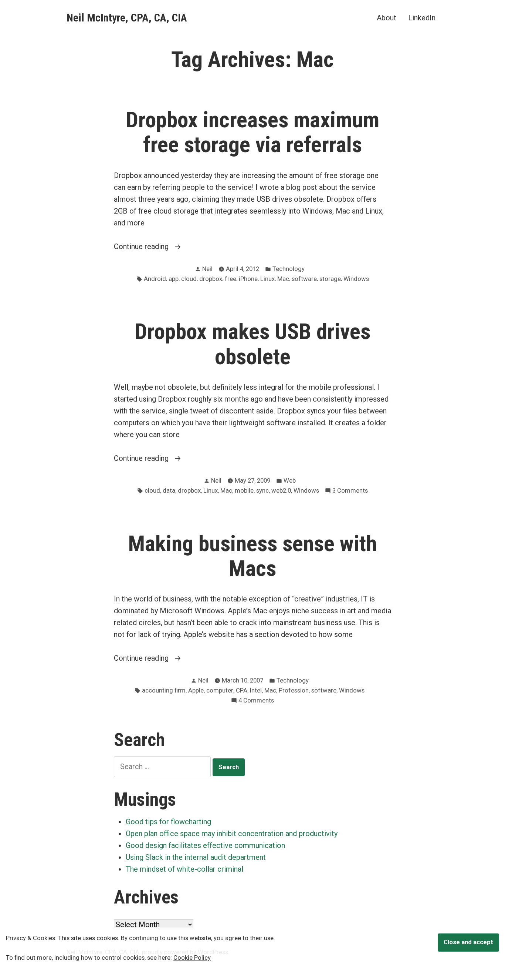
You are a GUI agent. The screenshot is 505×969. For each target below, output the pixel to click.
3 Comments (350, 491)
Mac (283, 278)
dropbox (210, 278)
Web (290, 480)
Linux (267, 278)
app (174, 278)
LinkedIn (421, 17)
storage (330, 278)
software (304, 278)
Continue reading (158, 247)
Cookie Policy (192, 957)
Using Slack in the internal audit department (196, 857)
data (169, 490)
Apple (196, 690)
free (230, 278)
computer (219, 690)
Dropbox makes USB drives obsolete (252, 344)
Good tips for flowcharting (168, 821)
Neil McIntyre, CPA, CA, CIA (127, 17)
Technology (288, 268)
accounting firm (164, 690)
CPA (241, 690)
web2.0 (281, 490)
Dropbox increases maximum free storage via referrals (252, 132)
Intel (256, 690)
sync (262, 490)
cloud (189, 278)
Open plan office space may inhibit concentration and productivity (232, 833)
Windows (356, 278)
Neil (207, 268)
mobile (244, 490)
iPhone (248, 278)
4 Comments (256, 701)
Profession (294, 690)
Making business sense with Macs (252, 556)
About (386, 17)
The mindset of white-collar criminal (184, 869)
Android (155, 278)
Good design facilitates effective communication (205, 845)
